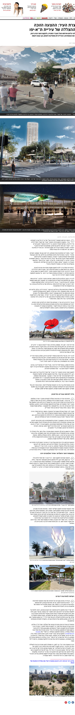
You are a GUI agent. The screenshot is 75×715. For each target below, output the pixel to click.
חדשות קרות (7, 4)
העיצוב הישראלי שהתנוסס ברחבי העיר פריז (31, 7)
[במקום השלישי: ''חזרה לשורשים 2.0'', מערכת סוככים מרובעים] (51, 542)
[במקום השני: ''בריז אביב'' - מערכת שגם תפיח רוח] (51, 488)
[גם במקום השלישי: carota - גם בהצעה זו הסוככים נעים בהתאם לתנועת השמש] (51, 577)
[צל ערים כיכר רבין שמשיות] (51, 680)
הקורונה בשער (56, 4)
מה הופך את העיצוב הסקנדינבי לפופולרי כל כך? (6, 7)
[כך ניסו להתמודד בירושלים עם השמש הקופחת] (51, 325)
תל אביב (59, 237)
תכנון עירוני (64, 237)
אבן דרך (33, 4)
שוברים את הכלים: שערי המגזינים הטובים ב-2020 (56, 7)
